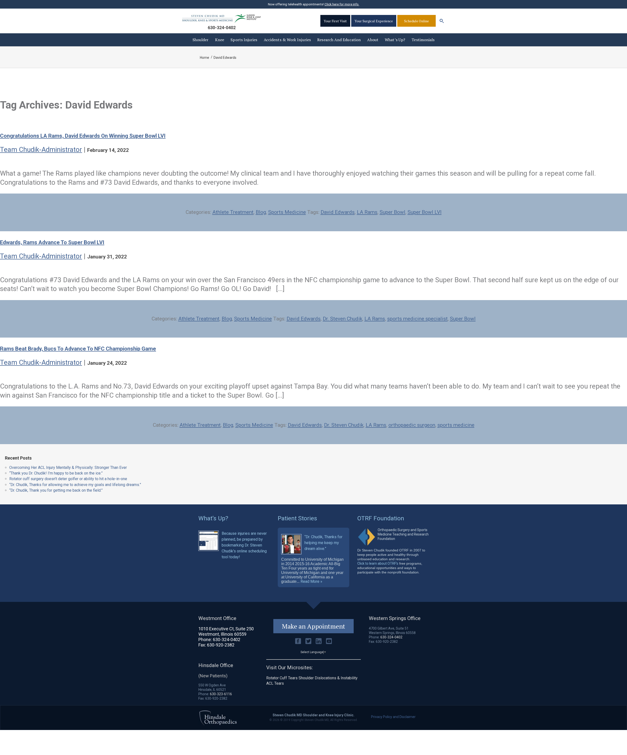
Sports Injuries (243, 39)
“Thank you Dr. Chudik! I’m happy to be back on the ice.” (56, 473)
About (372, 39)
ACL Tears (275, 683)
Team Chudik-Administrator (41, 150)
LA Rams (367, 212)
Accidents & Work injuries (287, 39)
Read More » (311, 581)
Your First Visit (335, 21)
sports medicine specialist (417, 319)
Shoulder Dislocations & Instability (328, 678)
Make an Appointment (313, 626)
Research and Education (339, 39)
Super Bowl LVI (425, 212)
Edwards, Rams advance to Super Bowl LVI (52, 242)
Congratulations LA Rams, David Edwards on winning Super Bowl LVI (83, 136)
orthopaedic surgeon (411, 425)
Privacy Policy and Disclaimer (393, 717)
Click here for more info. (342, 4)
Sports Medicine (287, 212)
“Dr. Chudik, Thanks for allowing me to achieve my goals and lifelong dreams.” (75, 484)
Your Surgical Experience (374, 21)
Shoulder (201, 39)
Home (204, 58)
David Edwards (338, 212)
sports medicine (455, 425)
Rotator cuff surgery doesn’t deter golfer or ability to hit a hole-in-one (68, 478)
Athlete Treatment (232, 212)
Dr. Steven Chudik (342, 319)
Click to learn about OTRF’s (377, 563)
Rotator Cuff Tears (282, 678)
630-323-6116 (221, 694)
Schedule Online (416, 21)
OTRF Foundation (380, 518)
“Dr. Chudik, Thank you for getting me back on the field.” (56, 490)
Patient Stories (297, 518)
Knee (219, 39)
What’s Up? (395, 39)
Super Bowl (392, 212)
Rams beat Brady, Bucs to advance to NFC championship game (78, 349)
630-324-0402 (222, 27)
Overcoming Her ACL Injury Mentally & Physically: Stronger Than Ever (68, 467)
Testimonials (422, 39)
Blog (261, 212)
